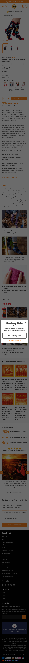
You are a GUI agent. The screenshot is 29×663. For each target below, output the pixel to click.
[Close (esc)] (25, 322)
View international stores (14, 335)
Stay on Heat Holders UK (14, 340)
